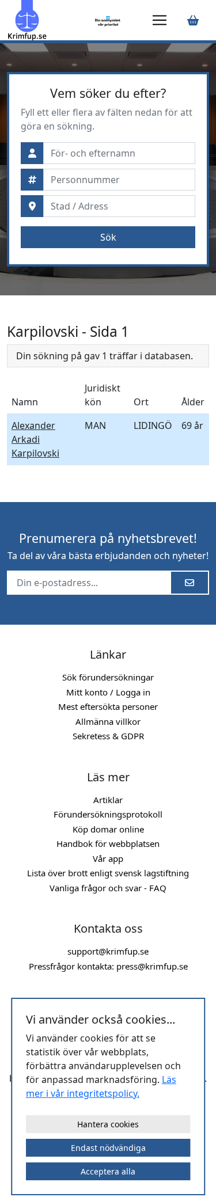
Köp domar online (108, 829)
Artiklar (108, 799)
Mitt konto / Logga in (108, 692)
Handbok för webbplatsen (108, 843)
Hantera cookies (108, 1124)
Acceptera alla (108, 1171)
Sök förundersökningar (108, 677)
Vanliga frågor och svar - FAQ (108, 888)
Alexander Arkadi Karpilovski (35, 439)
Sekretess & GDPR (108, 736)
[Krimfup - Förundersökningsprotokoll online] (49, 20)
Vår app (108, 858)
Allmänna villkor (108, 721)
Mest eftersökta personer (108, 706)
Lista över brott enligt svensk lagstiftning (108, 873)
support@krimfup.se (108, 951)
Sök (108, 237)
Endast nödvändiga (108, 1147)
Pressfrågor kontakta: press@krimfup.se (108, 966)
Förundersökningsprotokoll (108, 814)
